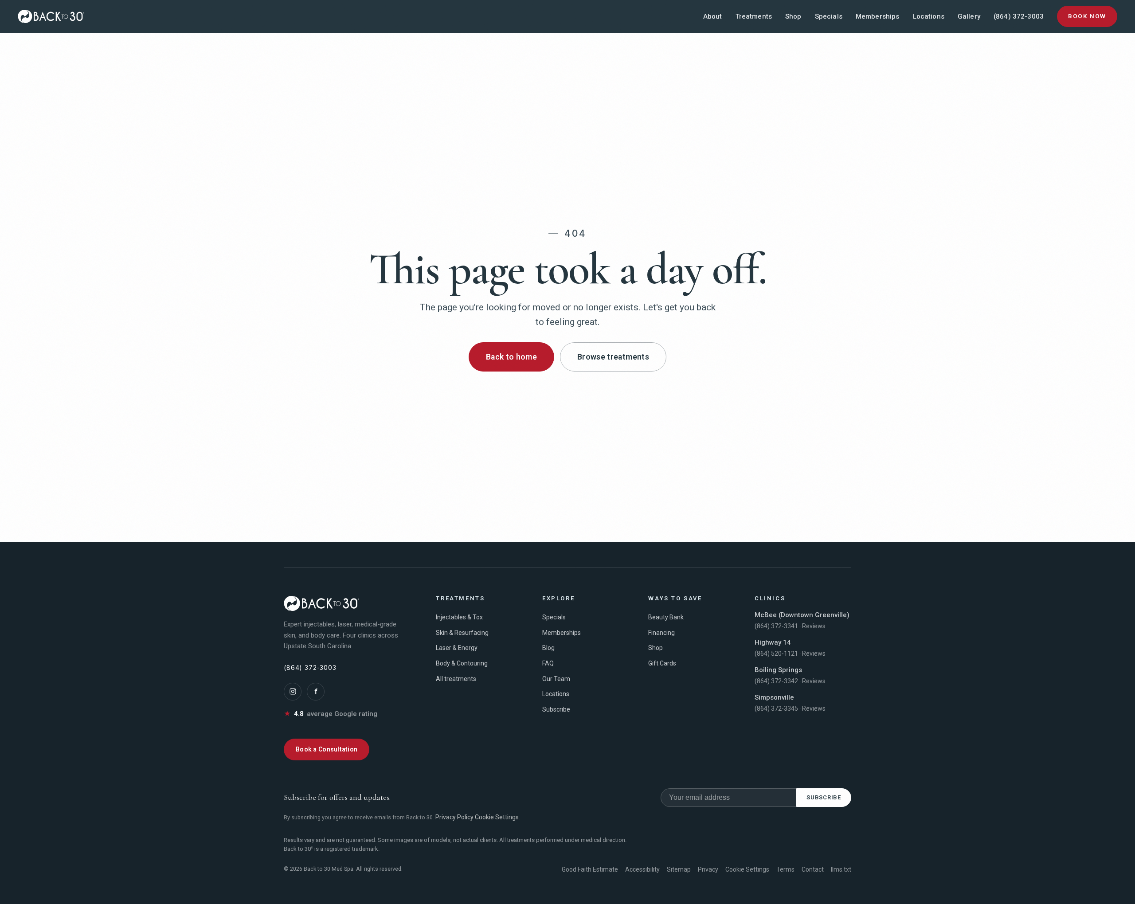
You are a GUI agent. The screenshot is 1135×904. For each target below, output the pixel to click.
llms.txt (841, 869)
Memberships (878, 16)
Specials (828, 16)
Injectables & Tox (459, 617)
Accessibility (642, 869)
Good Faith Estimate (590, 869)
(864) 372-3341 (776, 626)
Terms (785, 869)
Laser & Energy (456, 647)
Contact (813, 869)
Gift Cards (662, 663)
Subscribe (556, 709)
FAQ (548, 663)
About (712, 16)
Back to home (511, 356)
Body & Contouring (462, 663)
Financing (661, 632)
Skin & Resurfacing (462, 632)
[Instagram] (292, 692)
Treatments (754, 16)
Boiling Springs (778, 670)
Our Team (556, 678)
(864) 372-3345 (776, 708)
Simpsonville (774, 697)
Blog (548, 647)
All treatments (456, 678)
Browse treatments (613, 356)
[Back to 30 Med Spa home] (51, 16)
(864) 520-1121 (776, 653)
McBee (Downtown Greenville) (802, 615)
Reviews (814, 626)
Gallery (969, 16)
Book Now (1087, 16)
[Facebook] (316, 692)
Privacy (708, 869)
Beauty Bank (666, 617)
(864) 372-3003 (1019, 16)
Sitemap (679, 869)
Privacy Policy (454, 817)
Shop (793, 16)
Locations (928, 16)
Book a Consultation (326, 749)
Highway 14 (773, 642)
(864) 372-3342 (776, 681)
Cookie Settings (497, 817)
